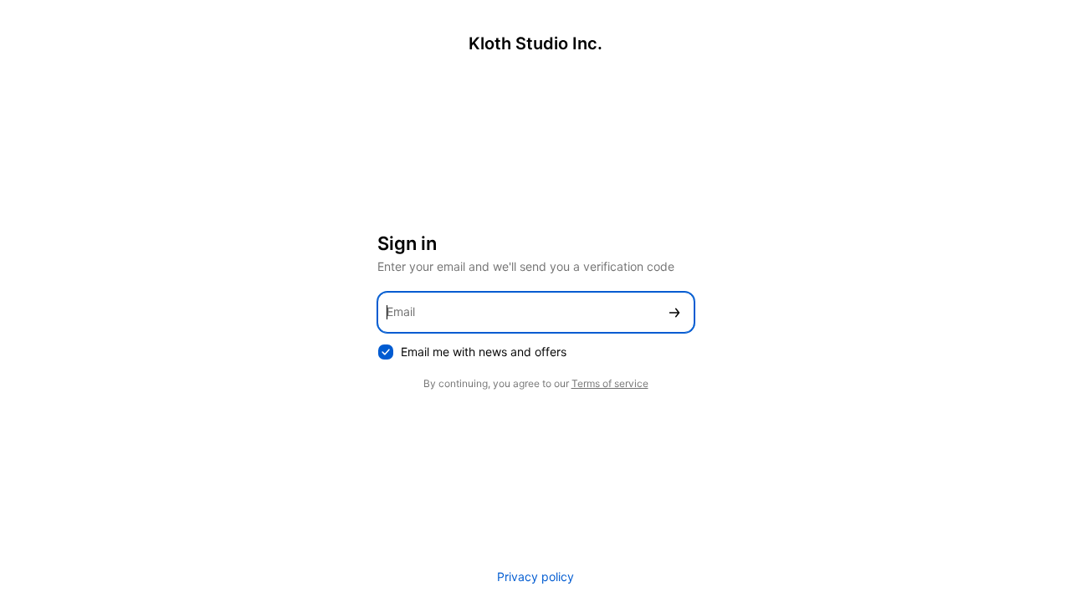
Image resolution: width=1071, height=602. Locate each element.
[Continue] (674, 312)
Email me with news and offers (483, 351)
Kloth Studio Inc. (535, 43)
